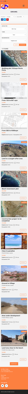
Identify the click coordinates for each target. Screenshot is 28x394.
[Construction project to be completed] (14, 209)
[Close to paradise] (14, 241)
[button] (14, 29)
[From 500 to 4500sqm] (14, 120)
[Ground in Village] (14, 273)
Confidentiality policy (5, 377)
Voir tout (14, 363)
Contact (2, 376)
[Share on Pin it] (7, 19)
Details (23, 79)
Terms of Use (3, 379)
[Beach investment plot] (14, 179)
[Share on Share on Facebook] (2, 19)
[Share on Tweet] (5, 19)
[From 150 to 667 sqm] (14, 90)
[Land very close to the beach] (14, 338)
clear (16, 44)
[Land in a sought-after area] (14, 149)
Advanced (22, 44)
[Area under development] (14, 306)
